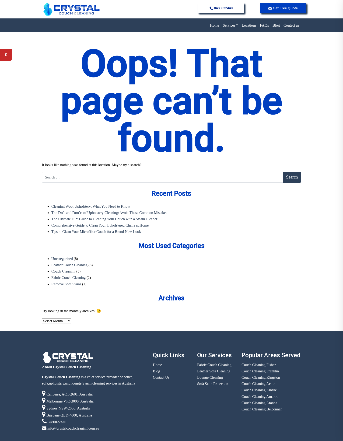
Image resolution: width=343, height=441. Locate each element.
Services (229, 25)
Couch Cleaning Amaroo (260, 397)
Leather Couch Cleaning (69, 265)
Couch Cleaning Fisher (259, 365)
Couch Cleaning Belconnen (262, 409)
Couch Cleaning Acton (258, 384)
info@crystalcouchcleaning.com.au (72, 428)
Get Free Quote (285, 8)
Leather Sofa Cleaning (213, 371)
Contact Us (161, 377)
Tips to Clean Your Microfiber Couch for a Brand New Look (96, 232)
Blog (276, 25)
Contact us (291, 25)
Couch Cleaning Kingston (261, 377)
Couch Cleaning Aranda (259, 403)
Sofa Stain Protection (212, 384)
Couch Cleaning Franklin (260, 371)
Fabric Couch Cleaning (68, 278)
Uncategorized (62, 259)
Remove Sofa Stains (66, 284)
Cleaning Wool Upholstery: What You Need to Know (90, 206)
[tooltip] (6, 43)
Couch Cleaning (63, 271)
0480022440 (223, 8)
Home (214, 25)
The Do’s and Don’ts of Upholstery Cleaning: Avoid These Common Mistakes (109, 213)
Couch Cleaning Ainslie (259, 390)
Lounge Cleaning (210, 377)
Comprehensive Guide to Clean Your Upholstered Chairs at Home (100, 225)
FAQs (264, 25)
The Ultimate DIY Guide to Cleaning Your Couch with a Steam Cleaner (104, 219)
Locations (249, 25)
